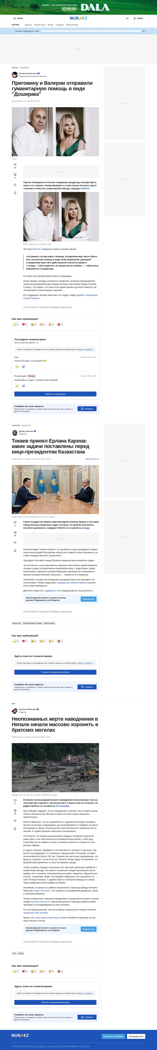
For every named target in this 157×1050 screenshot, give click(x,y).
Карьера (28, 25)
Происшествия (72, 25)
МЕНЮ (20, 18)
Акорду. (86, 528)
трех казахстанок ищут (47, 917)
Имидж (50, 25)
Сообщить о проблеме (113, 1036)
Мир (13, 704)
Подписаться (89, 599)
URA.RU (36, 249)
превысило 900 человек (35, 913)
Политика (16, 425)
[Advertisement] (78, 49)
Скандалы (60, 25)
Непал (20, 953)
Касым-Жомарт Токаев (32, 623)
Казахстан (26, 425)
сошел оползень (41, 890)
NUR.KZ (85, 188)
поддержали (50, 590)
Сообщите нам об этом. (61, 307)
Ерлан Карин (49, 623)
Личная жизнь (39, 25)
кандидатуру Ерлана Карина (71, 582)
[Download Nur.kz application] (78, 7)
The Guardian (62, 806)
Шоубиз (15, 25)
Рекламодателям (136, 1036)
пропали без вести (40, 901)
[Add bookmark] (15, 193)
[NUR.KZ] (78, 18)
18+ (14, 953)
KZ (127, 18)
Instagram (89, 409)
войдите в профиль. (85, 349)
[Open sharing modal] (15, 184)
